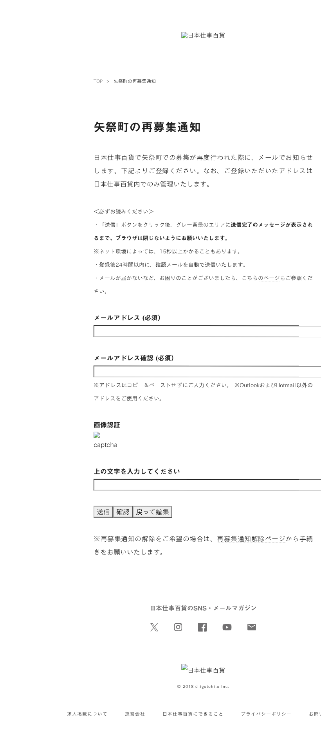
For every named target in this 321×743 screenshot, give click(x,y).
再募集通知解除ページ (251, 538)
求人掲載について (87, 713)
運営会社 (135, 713)
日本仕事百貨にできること (193, 713)
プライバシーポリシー (266, 713)
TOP (98, 81)
